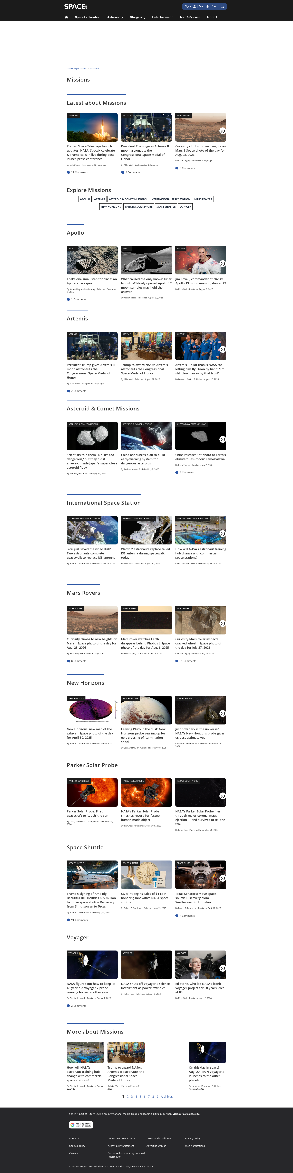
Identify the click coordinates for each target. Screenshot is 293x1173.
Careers (73, 1153)
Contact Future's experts (121, 1138)
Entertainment (162, 17)
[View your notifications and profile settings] (207, 6)
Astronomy (115, 17)
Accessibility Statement (121, 1145)
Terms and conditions (158, 1138)
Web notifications (195, 1145)
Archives (167, 1096)
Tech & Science (190, 17)
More (210, 17)
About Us (74, 1138)
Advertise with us (156, 1145)
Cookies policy (77, 1145)
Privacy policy (192, 1138)
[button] (218, 6)
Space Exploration (87, 17)
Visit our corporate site (186, 1113)
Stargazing (137, 17)
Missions (94, 68)
